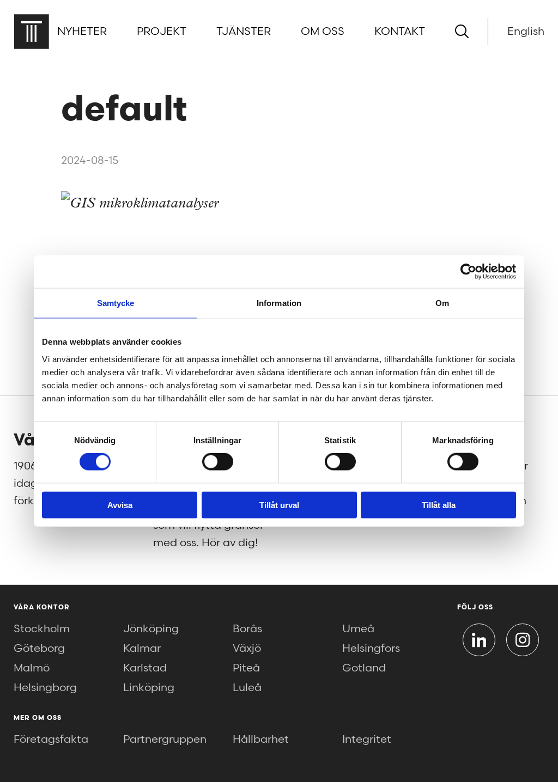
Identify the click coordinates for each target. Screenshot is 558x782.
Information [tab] (279, 303)
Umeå (358, 629)
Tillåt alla (439, 504)
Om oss (322, 31)
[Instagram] (522, 640)
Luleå (247, 687)
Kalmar (142, 648)
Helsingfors (371, 648)
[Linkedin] (479, 640)
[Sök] (462, 31)
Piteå (246, 668)
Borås (247, 629)
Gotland (364, 668)
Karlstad (145, 668)
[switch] (217, 462)
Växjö (247, 648)
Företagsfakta (51, 739)
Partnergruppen (165, 739)
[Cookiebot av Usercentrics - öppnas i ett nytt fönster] (468, 272)
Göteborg (39, 648)
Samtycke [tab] (116, 303)
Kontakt (399, 31)
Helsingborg (45, 687)
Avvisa (119, 504)
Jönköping (151, 629)
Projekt (161, 31)
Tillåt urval (279, 504)
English (525, 31)
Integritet (366, 739)
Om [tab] (442, 303)
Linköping (148, 687)
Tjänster (243, 31)
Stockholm (42, 629)
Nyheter (82, 31)
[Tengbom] (31, 31)
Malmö (32, 668)
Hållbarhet (261, 739)
